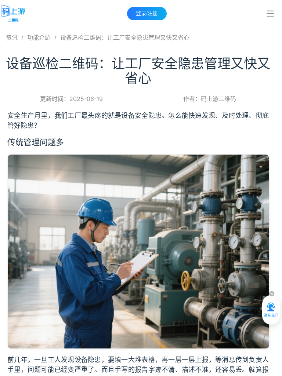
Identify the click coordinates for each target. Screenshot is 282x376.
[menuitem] (270, 13)
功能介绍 (39, 37)
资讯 (12, 37)
